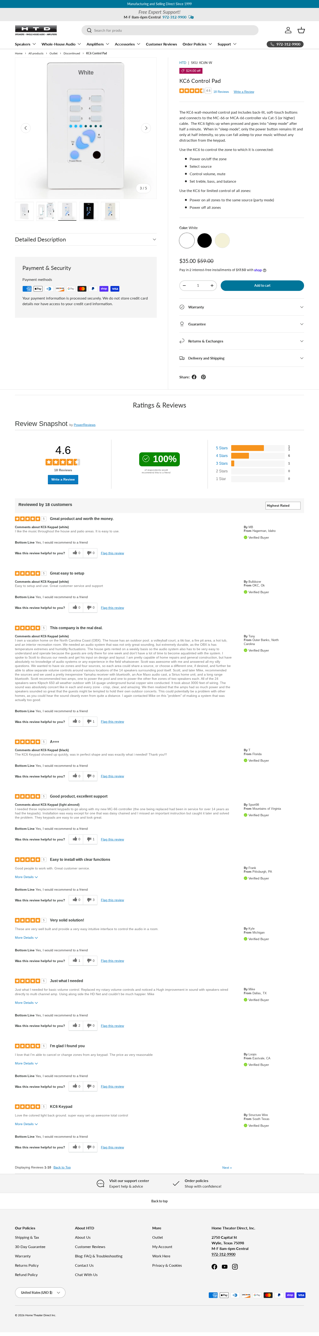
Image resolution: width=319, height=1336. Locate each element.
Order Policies (194, 44)
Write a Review (244, 92)
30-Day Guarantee (30, 1246)
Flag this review (112, 553)
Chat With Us (86, 1274)
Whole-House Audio (58, 44)
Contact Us (84, 1265)
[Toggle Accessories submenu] (138, 44)
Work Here (161, 1256)
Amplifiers (95, 44)
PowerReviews (85, 425)
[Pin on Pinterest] (203, 377)
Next (227, 1167)
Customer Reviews (161, 44)
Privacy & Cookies (167, 1265)
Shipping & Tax (27, 1237)
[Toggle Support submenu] (234, 44)
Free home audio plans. (172, 4)
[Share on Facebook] (194, 377)
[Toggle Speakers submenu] (34, 44)
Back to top (159, 1201)
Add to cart (262, 285)
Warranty (23, 1256)
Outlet (157, 1237)
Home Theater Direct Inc (40, 1315)
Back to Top (62, 1167)
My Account (162, 1246)
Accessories (125, 44)
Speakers (22, 44)
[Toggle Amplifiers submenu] (107, 44)
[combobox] (170, 30)
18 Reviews (221, 92)
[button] (301, 30)
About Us (83, 1237)
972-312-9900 (174, 17)
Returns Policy (27, 1265)
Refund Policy (26, 1274)
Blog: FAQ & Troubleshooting (98, 1256)
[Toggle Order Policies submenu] (210, 44)
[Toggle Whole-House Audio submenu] (79, 44)
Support (224, 44)
